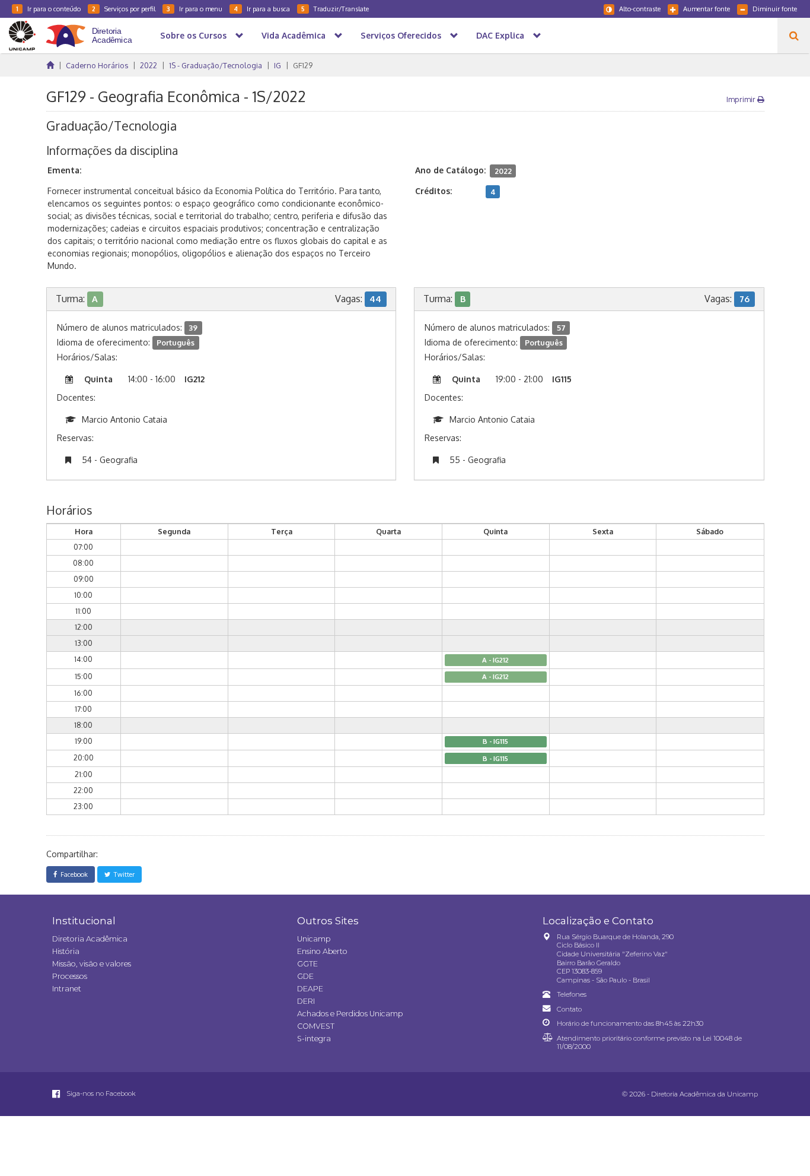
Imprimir (741, 99)
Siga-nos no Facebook (100, 1093)
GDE (305, 976)
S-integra (314, 1038)
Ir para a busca (262, 8)
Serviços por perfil (123, 8)
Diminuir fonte (774, 8)
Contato (569, 1009)
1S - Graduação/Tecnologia (215, 65)
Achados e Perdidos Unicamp (350, 1013)
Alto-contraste (640, 8)
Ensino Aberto (322, 951)
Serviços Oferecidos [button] (401, 35)
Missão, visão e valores (91, 963)
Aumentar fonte (706, 8)
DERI (306, 1001)
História (65, 951)
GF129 (302, 65)
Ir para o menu (194, 8)
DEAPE (310, 988)
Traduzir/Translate (335, 8)
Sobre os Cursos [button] (193, 35)
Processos (69, 976)
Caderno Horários (97, 65)
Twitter (122, 874)
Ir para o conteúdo (48, 8)
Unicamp (313, 938)
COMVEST (315, 1026)
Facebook (72, 874)
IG (277, 65)
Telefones (571, 994)
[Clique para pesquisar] (793, 35)
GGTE (307, 963)
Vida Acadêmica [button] (294, 35)
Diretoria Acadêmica (89, 938)
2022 (148, 65)
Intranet (66, 988)
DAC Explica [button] (500, 35)
